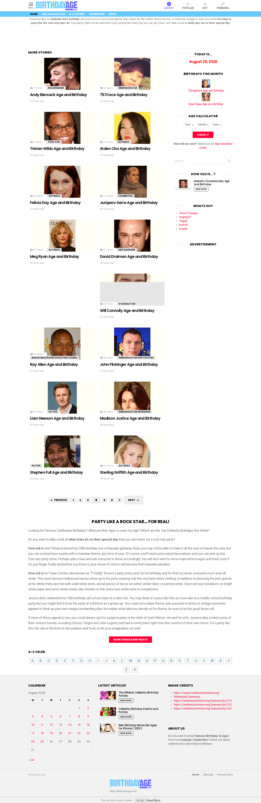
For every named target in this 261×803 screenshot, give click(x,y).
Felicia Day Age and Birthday (55, 202)
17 (32, 733)
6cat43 (183, 228)
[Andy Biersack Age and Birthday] (62, 77)
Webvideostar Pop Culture (136, 357)
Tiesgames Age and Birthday (206, 90)
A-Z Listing (77, 14)
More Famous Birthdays (130, 639)
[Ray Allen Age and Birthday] (62, 347)
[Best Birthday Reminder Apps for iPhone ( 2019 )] (108, 729)
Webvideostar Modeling (134, 411)
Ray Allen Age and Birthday (54, 364)
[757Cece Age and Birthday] (132, 77)
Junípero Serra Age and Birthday (129, 202)
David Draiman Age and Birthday (129, 256)
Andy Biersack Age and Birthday (58, 94)
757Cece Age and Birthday (123, 94)
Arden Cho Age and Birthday (125, 148)
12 (51, 725)
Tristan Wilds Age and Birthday (57, 148)
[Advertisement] (130, 37)
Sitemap (208, 774)
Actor (53, 411)
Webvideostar (128, 88)
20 (60, 733)
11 (42, 725)
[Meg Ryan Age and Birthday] (62, 239)
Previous (60, 500)
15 (79, 725)
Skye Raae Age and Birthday (206, 104)
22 (79, 733)
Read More (201, 189)
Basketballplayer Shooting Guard (54, 357)
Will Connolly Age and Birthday (127, 310)
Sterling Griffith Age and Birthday (129, 472)
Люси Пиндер (188, 213)
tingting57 (185, 217)
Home (34, 14)
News (112, 14)
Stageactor (127, 303)
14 (69, 725)
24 (32, 741)
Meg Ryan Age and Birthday (54, 256)
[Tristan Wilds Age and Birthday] (62, 131)
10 (32, 725)
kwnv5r (183, 225)
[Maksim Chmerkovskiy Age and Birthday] (183, 185)
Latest (169, 8)
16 (88, 725)
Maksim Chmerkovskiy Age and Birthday (211, 182)
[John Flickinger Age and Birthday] (132, 347)
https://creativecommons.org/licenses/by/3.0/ (203, 704)
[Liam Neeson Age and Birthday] (62, 401)
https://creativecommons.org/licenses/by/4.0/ (203, 708)
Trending (222, 8)
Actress (123, 142)
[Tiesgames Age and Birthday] (206, 86)
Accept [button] (140, 800)
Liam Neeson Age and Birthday (57, 418)
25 (42, 741)
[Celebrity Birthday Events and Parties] (108, 712)
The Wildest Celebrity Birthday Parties (139, 694)
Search (229, 162)
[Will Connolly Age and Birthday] (132, 293)
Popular (188, 8)
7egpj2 (183, 221)
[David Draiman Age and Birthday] (132, 239)
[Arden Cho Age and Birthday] (132, 131)
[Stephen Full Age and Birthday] (62, 454)
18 (42, 733)
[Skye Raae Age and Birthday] (206, 100)
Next (131, 500)
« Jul (31, 759)
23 (88, 733)
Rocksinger (56, 88)
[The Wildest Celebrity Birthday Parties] (108, 696)
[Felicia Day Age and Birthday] (62, 185)
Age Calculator (53, 14)
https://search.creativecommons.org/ (197, 693)
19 (51, 733)
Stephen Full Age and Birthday (56, 472)
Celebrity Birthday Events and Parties (138, 710)
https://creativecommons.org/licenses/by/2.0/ (203, 700)
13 (60, 725)
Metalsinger (127, 249)
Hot (205, 8)
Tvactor (54, 142)
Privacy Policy (225, 774)
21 (69, 733)
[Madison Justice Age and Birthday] (132, 401)
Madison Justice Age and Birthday (130, 418)
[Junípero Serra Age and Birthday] (132, 185)
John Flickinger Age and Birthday (129, 364)
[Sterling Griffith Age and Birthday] (132, 454)
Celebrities (97, 14)
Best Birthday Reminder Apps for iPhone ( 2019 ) (138, 726)
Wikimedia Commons (187, 696)
